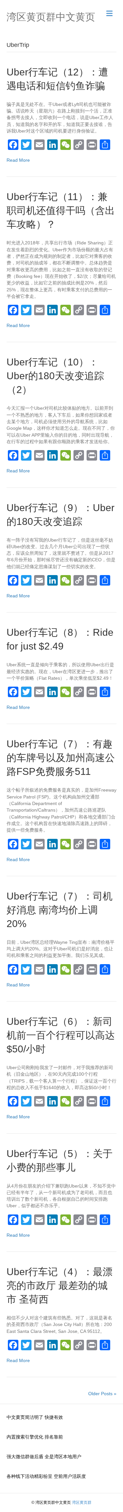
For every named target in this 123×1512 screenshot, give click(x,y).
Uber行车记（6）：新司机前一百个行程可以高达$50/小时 (61, 1035)
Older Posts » (102, 1393)
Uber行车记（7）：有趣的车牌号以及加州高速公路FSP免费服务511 (61, 757)
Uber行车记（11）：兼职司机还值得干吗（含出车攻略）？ (61, 210)
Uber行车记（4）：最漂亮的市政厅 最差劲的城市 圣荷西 (60, 1285)
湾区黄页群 (82, 1502)
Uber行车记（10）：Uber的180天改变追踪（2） (55, 376)
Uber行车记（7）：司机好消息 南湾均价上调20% (60, 910)
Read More (18, 160)
